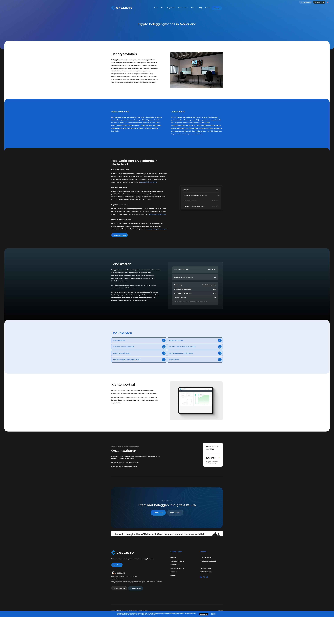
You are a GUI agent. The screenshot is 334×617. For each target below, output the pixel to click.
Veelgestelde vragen (119, 235)
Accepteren (203, 614)
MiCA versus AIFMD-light (157, 214)
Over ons (173, 557)
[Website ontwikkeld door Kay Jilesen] (220, 610)
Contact (207, 8)
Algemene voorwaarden (131, 610)
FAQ (200, 8)
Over (162, 8)
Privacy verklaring (143, 610)
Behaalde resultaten (177, 568)
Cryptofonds (171, 8)
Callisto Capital (120, 610)
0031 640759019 (205, 557)
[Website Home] (121, 8)
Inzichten (173, 572)
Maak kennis (175, 513)
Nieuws (193, 8)
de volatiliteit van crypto (148, 182)
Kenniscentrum (183, 8)
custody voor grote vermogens (157, 229)
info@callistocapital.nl (208, 561)
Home (156, 8)
